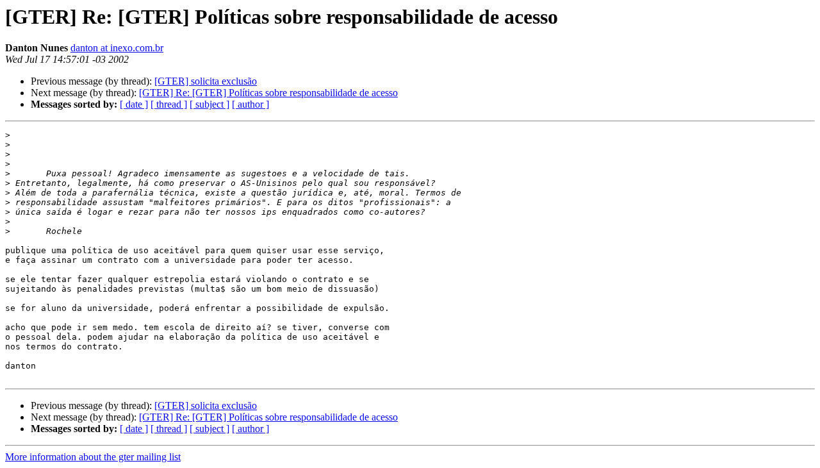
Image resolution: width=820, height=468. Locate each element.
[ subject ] (209, 104)
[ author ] (250, 104)
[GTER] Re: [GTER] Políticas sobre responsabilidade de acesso (268, 92)
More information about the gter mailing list (93, 456)
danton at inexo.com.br (116, 47)
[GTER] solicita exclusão (205, 81)
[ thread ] (169, 104)
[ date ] (134, 104)
